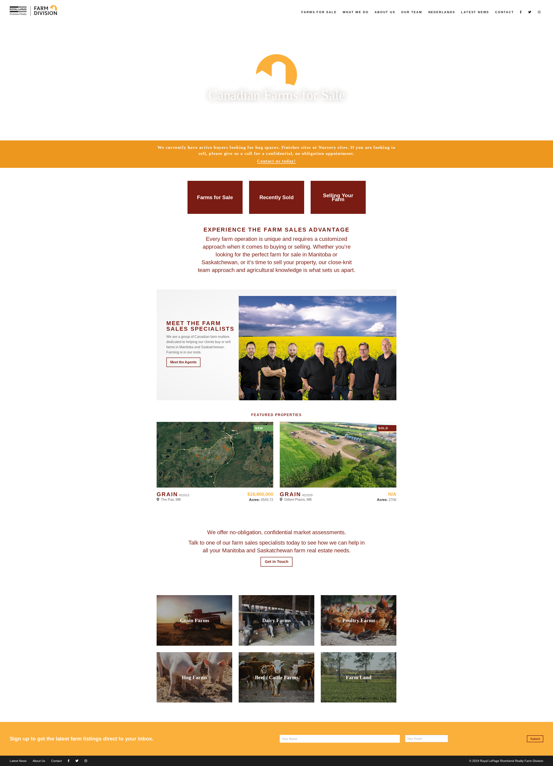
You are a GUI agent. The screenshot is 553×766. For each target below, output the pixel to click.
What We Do (356, 12)
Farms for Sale (319, 12)
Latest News (475, 12)
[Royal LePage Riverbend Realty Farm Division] (152, 11)
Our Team (411, 12)
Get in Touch (276, 561)
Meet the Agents (183, 362)
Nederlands (441, 12)
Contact (504, 12)
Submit (535, 739)
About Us (385, 12)
